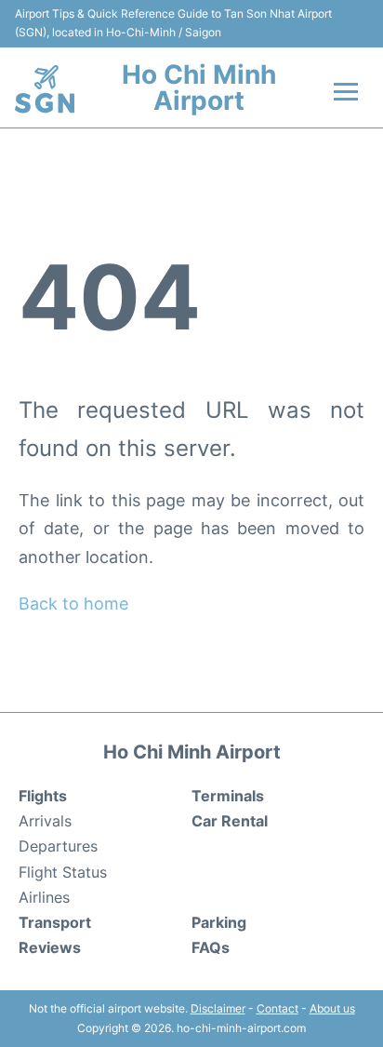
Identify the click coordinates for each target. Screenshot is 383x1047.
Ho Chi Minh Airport (199, 87)
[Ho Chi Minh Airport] (44, 89)
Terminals (228, 795)
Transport (55, 922)
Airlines (44, 897)
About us (332, 1008)
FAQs (211, 947)
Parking (219, 922)
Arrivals (45, 821)
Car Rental (230, 821)
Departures (58, 846)
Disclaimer (218, 1008)
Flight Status (63, 872)
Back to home (73, 603)
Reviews (50, 947)
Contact (277, 1008)
